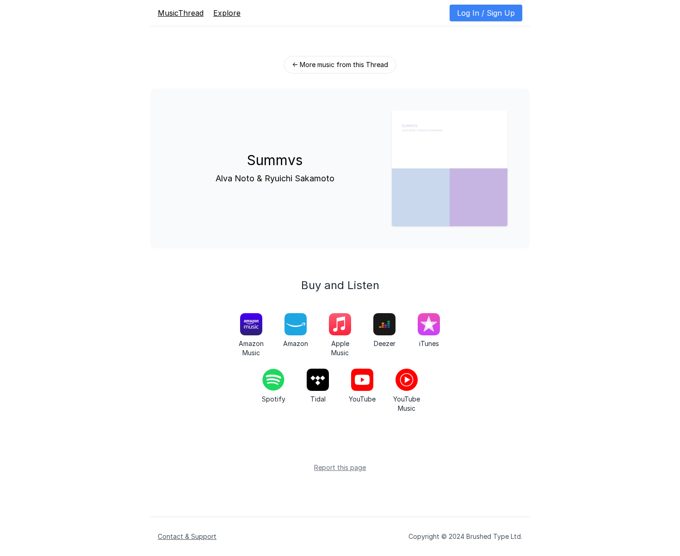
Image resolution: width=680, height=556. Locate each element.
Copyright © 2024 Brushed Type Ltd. (465, 536)
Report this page (340, 467)
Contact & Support (187, 536)
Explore (227, 13)
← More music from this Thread (340, 64)
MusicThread (181, 13)
